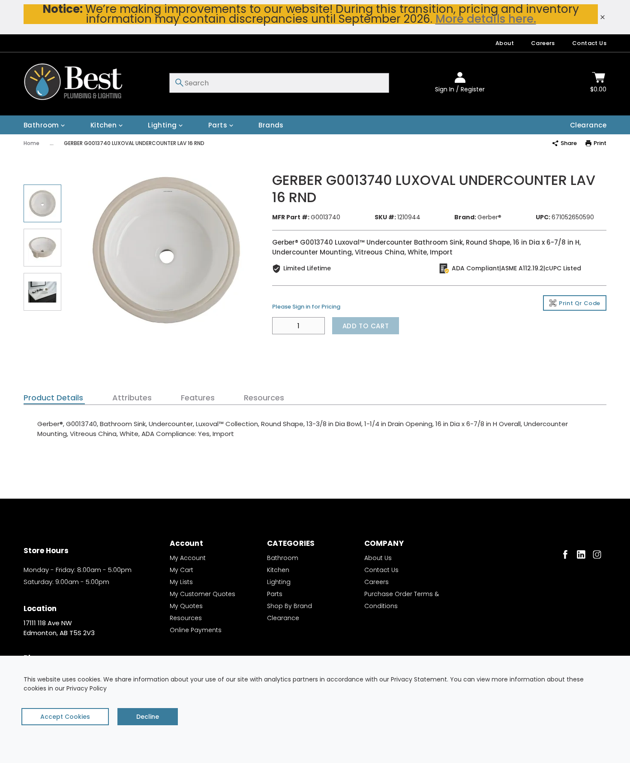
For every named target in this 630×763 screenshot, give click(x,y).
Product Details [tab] (53, 398)
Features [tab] (198, 398)
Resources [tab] (264, 398)
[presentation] (54, 397)
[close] (602, 17)
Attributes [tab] (132, 398)
